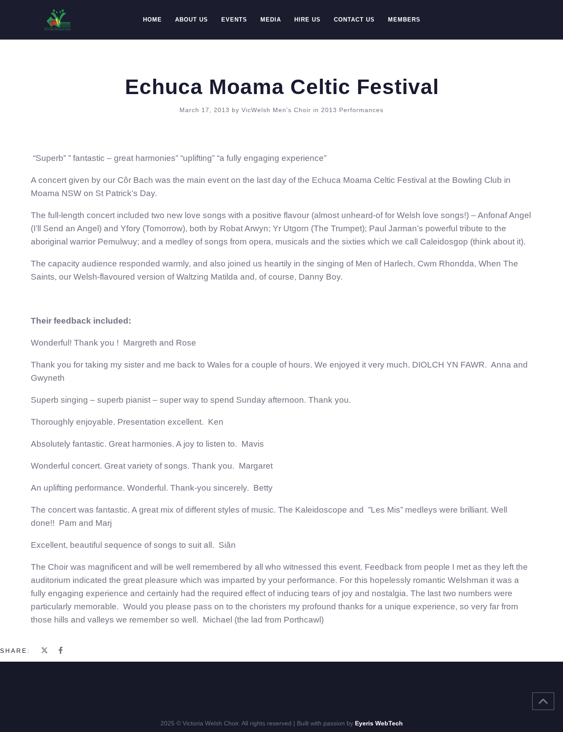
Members (404, 19)
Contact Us (354, 19)
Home (152, 19)
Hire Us (307, 19)
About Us (191, 19)
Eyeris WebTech (379, 723)
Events (234, 19)
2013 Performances (352, 109)
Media (270, 19)
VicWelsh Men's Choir (277, 109)
